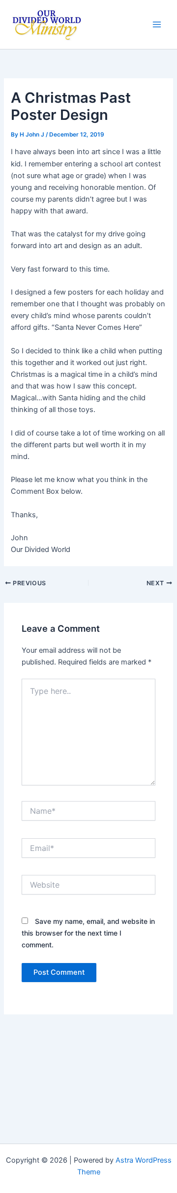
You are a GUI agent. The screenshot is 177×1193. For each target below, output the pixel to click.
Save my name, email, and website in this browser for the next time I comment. (88, 933)
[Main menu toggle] (157, 24)
